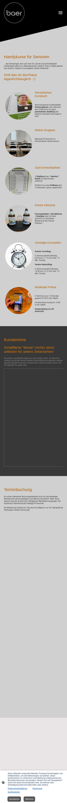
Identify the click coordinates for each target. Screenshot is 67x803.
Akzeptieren (14, 799)
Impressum (37, 788)
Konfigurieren (14, 792)
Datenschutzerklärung (17, 788)
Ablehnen (29, 799)
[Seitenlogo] (14, 12)
